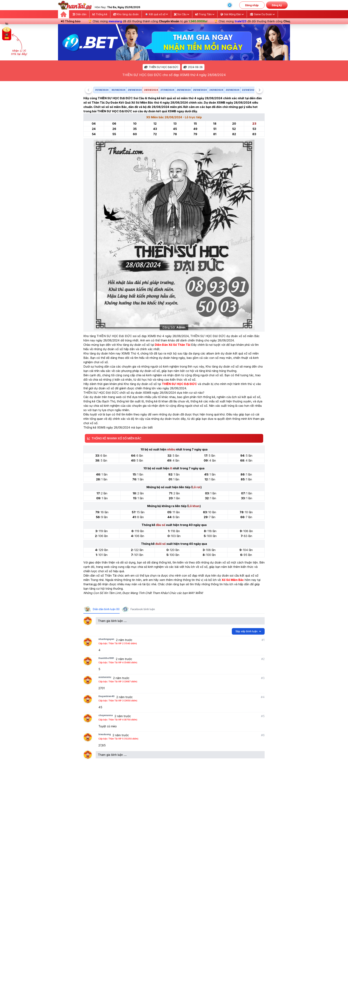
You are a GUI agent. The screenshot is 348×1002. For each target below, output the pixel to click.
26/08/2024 (183, 90)
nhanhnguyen (106, 639)
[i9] (174, 42)
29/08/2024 (135, 90)
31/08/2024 (101, 90)
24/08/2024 (216, 90)
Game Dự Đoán (263, 14)
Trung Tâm (205, 14)
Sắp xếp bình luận (246, 631)
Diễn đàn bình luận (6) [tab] (106, 609)
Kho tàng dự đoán (127, 14)
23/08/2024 (232, 90)
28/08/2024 (151, 90)
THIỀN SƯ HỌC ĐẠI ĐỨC (163, 67)
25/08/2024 (200, 90)
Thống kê (101, 14)
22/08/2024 (249, 90)
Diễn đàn (80, 14)
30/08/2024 (118, 90)
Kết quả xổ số (157, 14)
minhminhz (104, 677)
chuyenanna (105, 715)
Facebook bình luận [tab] (142, 609)
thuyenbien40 (106, 696)
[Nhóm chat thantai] (229, 5)
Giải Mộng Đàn (232, 14)
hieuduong (104, 734)
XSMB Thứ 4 (130, 353)
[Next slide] (259, 90)
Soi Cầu (182, 14)
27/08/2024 (167, 90)
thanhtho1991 (106, 658)
